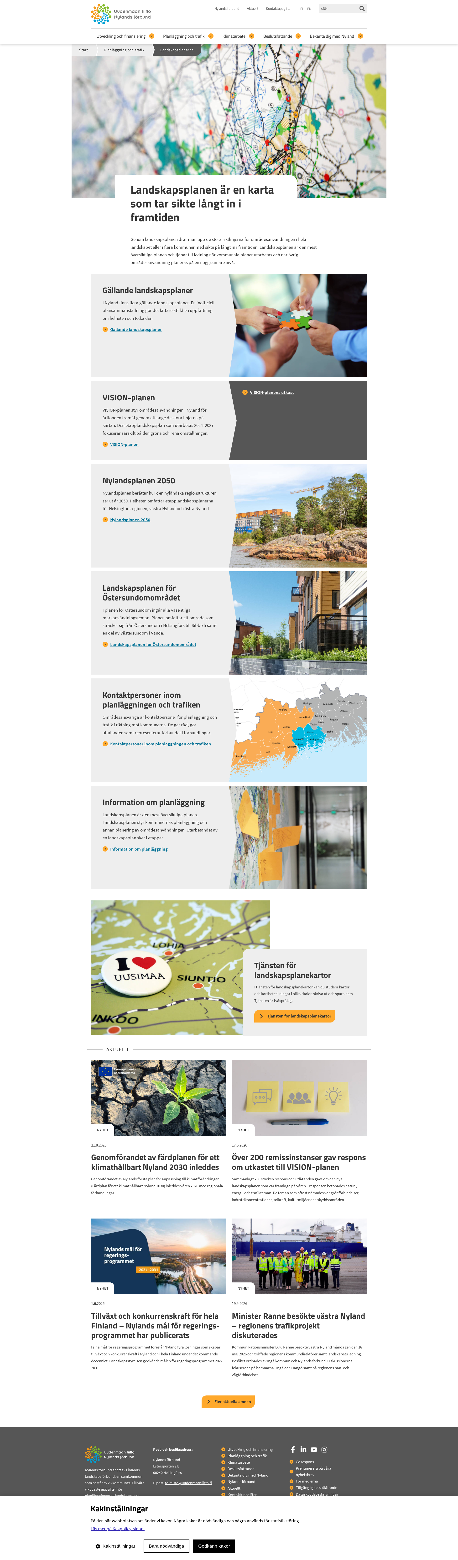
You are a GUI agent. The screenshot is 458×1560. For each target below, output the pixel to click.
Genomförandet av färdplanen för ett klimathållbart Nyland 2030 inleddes (155, 1162)
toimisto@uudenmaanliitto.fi (188, 1482)
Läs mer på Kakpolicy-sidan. (118, 1528)
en (309, 8)
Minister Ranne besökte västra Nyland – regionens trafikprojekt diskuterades (298, 1325)
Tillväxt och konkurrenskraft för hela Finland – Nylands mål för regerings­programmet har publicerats (155, 1325)
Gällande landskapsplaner (136, 329)
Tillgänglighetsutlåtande (316, 1487)
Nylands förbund (226, 8)
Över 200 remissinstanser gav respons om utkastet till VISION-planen (299, 1162)
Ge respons (305, 1461)
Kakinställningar (119, 1546)
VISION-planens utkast (272, 392)
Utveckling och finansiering (121, 36)
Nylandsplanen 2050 (130, 519)
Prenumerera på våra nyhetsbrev (313, 1471)
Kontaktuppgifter (279, 8)
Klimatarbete (234, 36)
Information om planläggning (139, 849)
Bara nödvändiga (166, 1546)
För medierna (307, 1481)
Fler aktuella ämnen (232, 1401)
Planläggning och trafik (184, 36)
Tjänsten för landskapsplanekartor (299, 1016)
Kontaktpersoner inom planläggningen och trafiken (160, 744)
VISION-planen (124, 444)
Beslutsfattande (277, 36)
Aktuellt (252, 8)
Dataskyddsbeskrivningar (317, 1494)
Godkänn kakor (214, 1546)
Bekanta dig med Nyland (332, 36)
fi (301, 8)
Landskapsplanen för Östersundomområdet (153, 644)
